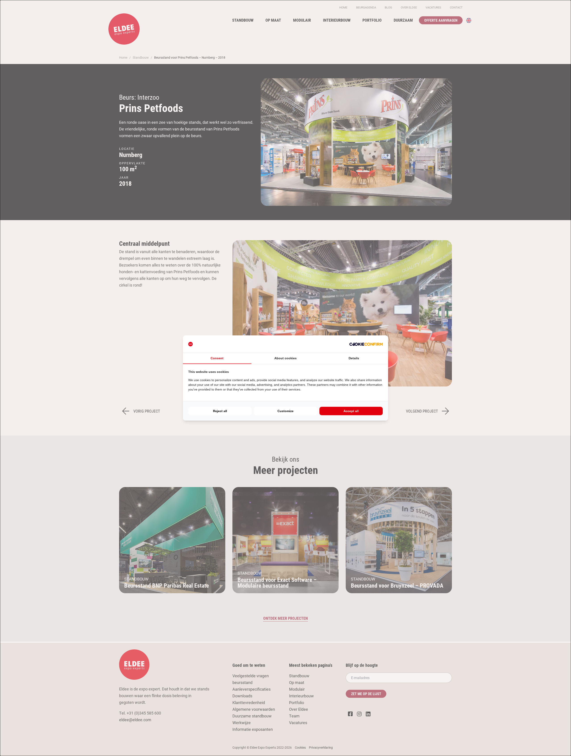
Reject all (220, 411)
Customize (285, 411)
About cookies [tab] (285, 358)
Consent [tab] (217, 358)
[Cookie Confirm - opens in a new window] (366, 344)
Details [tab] (354, 358)
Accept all (351, 411)
